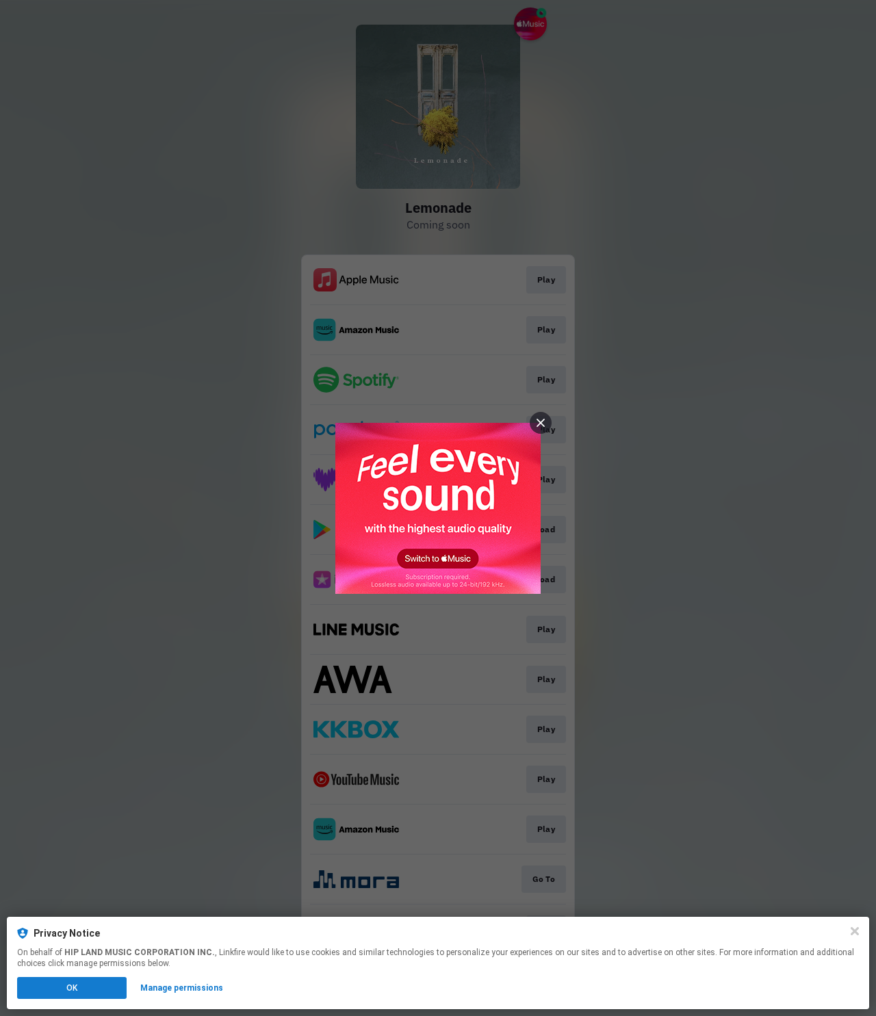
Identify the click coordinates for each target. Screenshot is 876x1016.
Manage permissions (181, 988)
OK (71, 988)
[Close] (855, 931)
